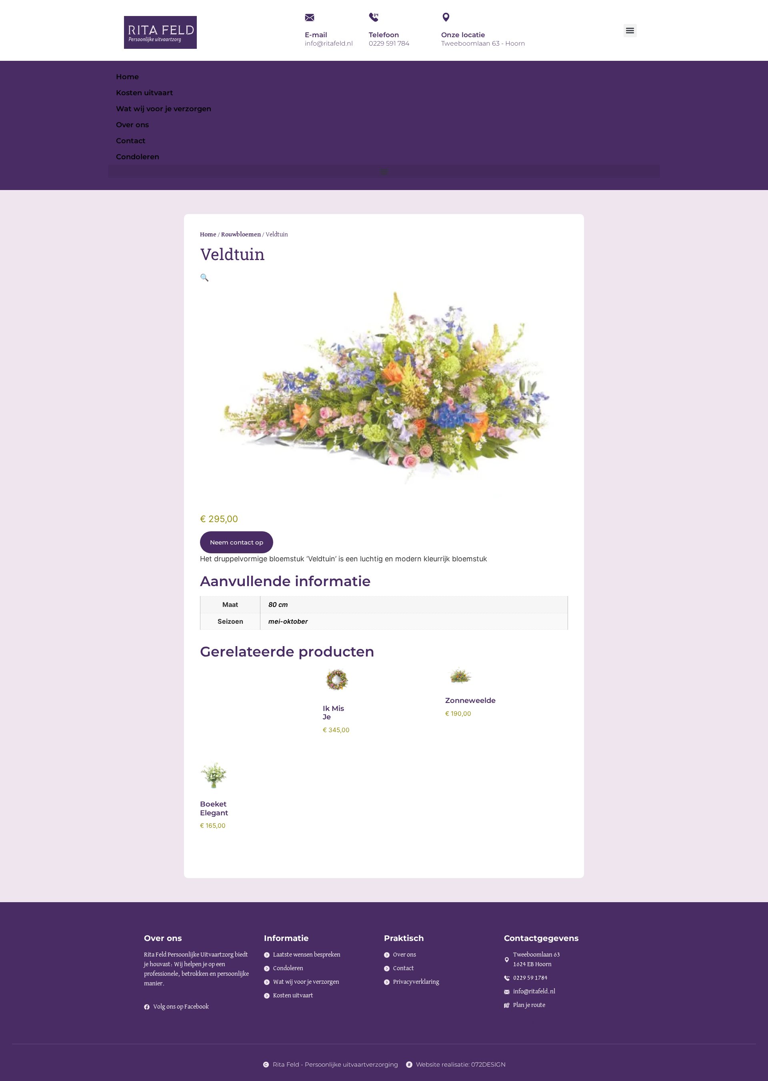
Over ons (132, 124)
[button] (630, 30)
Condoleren (137, 156)
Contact (131, 140)
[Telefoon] (373, 17)
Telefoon (384, 35)
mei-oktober (288, 621)
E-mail (316, 35)
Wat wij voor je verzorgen (163, 108)
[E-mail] (309, 17)
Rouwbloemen (241, 235)
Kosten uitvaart (144, 92)
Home (127, 76)
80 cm (278, 605)
